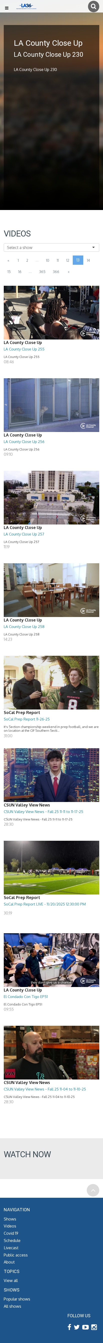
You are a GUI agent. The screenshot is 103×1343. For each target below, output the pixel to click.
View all (11, 1280)
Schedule (12, 1240)
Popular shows (17, 1299)
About (9, 1262)
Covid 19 (11, 1233)
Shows (10, 1219)
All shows (12, 1306)
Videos (10, 1226)
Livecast (11, 1247)
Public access (16, 1255)
